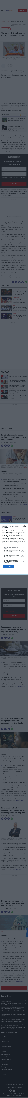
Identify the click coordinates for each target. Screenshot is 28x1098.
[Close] (25, 526)
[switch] (22, 551)
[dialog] (14, 549)
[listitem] (14, 548)
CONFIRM (8, 566)
